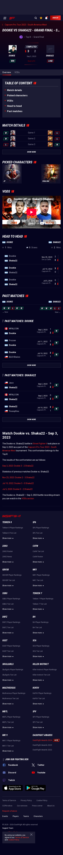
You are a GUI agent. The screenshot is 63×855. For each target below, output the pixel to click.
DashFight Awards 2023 (42, 745)
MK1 (35, 569)
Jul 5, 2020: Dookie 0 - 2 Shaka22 (17, 489)
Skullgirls (7, 664)
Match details (14, 90)
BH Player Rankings (40, 622)
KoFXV (36, 687)
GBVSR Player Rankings (12, 575)
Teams (26, 816)
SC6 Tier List (38, 651)
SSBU (4, 593)
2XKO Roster (7, 551)
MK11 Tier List (8, 746)
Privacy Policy (26, 800)
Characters (38, 816)
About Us (51, 806)
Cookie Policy (41, 800)
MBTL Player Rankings (11, 717)
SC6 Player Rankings (41, 646)
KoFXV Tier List (39, 699)
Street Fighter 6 (40, 443)
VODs (10, 100)
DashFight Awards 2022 (42, 750)
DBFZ (4, 616)
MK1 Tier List (38, 580)
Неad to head (14, 106)
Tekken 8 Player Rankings (12, 528)
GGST (4, 640)
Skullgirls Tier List (9, 675)
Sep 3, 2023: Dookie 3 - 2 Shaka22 (17, 466)
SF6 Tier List (37, 533)
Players (16, 816)
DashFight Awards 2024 (42, 740)
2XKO (4, 546)
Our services (22, 806)
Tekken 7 (37, 593)
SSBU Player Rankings (11, 599)
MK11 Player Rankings (11, 741)
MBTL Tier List (8, 722)
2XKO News (7, 557)
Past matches (14, 111)
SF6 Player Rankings (41, 528)
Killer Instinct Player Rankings (45, 670)
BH (34, 616)
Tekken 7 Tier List (40, 604)
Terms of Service (9, 800)
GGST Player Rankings (11, 646)
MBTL (5, 711)
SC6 (34, 640)
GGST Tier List (8, 651)
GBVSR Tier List (8, 580)
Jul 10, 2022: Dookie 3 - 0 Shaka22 (18, 483)
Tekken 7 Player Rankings (43, 599)
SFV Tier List (38, 722)
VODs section (28, 498)
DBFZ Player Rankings (11, 622)
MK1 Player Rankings (41, 575)
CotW (35, 546)
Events (5, 816)
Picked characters (17, 95)
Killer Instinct (41, 664)
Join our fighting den (16, 759)
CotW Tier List (38, 551)
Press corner (37, 806)
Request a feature (9, 811)
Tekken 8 (7, 522)
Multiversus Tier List (10, 699)
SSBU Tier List (8, 604)
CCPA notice (7, 806)
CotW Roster (38, 557)
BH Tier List (37, 627)
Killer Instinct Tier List (41, 675)
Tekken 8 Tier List (9, 533)
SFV (34, 711)
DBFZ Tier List (8, 627)
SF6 (34, 522)
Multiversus (8, 687)
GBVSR (5, 569)
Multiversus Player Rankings (13, 693)
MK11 (5, 735)
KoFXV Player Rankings (42, 693)
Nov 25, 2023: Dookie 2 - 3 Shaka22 (18, 477)
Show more (6, 538)
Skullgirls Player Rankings (12, 670)
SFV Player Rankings (41, 717)
